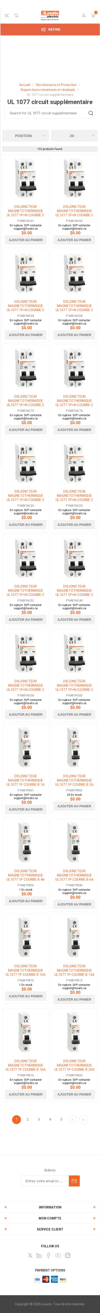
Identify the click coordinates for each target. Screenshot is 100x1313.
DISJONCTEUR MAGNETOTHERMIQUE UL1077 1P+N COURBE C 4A (25, 307)
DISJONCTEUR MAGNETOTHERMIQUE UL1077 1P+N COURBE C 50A (25, 687)
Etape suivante (72, 1119)
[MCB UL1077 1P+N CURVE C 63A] (74, 652)
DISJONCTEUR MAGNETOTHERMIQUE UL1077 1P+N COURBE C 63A (74, 687)
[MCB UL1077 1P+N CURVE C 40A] (74, 557)
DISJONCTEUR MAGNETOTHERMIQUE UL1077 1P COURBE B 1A (26, 780)
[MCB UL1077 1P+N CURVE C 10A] (26, 367)
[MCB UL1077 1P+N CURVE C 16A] (74, 367)
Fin (83, 1119)
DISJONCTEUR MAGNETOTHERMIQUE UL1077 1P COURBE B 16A (26, 1065)
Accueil (24, 85)
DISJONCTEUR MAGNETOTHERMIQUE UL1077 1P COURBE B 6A (74, 875)
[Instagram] (67, 1255)
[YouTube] (58, 1255)
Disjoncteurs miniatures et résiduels (48, 90)
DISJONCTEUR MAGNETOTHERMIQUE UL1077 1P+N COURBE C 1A (25, 213)
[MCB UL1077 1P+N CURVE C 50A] (26, 652)
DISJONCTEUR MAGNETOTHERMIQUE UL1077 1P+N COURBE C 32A (25, 592)
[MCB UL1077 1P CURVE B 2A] (74, 747)
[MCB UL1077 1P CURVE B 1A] (26, 747)
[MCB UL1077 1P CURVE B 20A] (74, 1032)
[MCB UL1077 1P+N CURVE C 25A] (74, 462)
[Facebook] (48, 1255)
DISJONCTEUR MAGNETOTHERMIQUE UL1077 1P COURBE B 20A (74, 1065)
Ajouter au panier (26, 240)
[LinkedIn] (39, 1255)
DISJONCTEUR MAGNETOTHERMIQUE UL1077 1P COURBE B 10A (26, 970)
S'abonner (74, 1180)
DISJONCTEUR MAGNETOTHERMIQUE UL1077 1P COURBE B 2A (74, 780)
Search (91, 113)
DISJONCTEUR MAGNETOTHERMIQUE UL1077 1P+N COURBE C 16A (74, 402)
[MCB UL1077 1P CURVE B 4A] (26, 842)
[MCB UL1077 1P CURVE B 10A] (26, 937)
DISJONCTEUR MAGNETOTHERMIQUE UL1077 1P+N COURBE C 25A (74, 497)
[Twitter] (30, 1255)
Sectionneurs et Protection (56, 85)
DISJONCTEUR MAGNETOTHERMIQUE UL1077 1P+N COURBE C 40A (74, 592)
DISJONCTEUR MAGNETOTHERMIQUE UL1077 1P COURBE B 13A (74, 970)
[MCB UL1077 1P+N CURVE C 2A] (74, 177)
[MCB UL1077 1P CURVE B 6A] (74, 842)
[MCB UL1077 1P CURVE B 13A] (74, 937)
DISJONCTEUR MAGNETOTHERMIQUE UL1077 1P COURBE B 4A (26, 875)
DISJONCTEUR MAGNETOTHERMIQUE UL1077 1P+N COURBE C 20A (25, 497)
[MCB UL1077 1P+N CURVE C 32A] (26, 557)
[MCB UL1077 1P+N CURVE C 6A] (74, 272)
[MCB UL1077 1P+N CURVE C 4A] (26, 272)
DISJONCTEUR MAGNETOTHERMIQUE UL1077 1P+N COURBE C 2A (74, 213)
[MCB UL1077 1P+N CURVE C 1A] (26, 177)
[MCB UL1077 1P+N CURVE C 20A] (26, 462)
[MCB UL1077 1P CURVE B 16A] (26, 1032)
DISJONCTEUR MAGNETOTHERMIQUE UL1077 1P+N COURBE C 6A (74, 307)
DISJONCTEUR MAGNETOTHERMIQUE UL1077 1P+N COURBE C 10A (25, 402)
